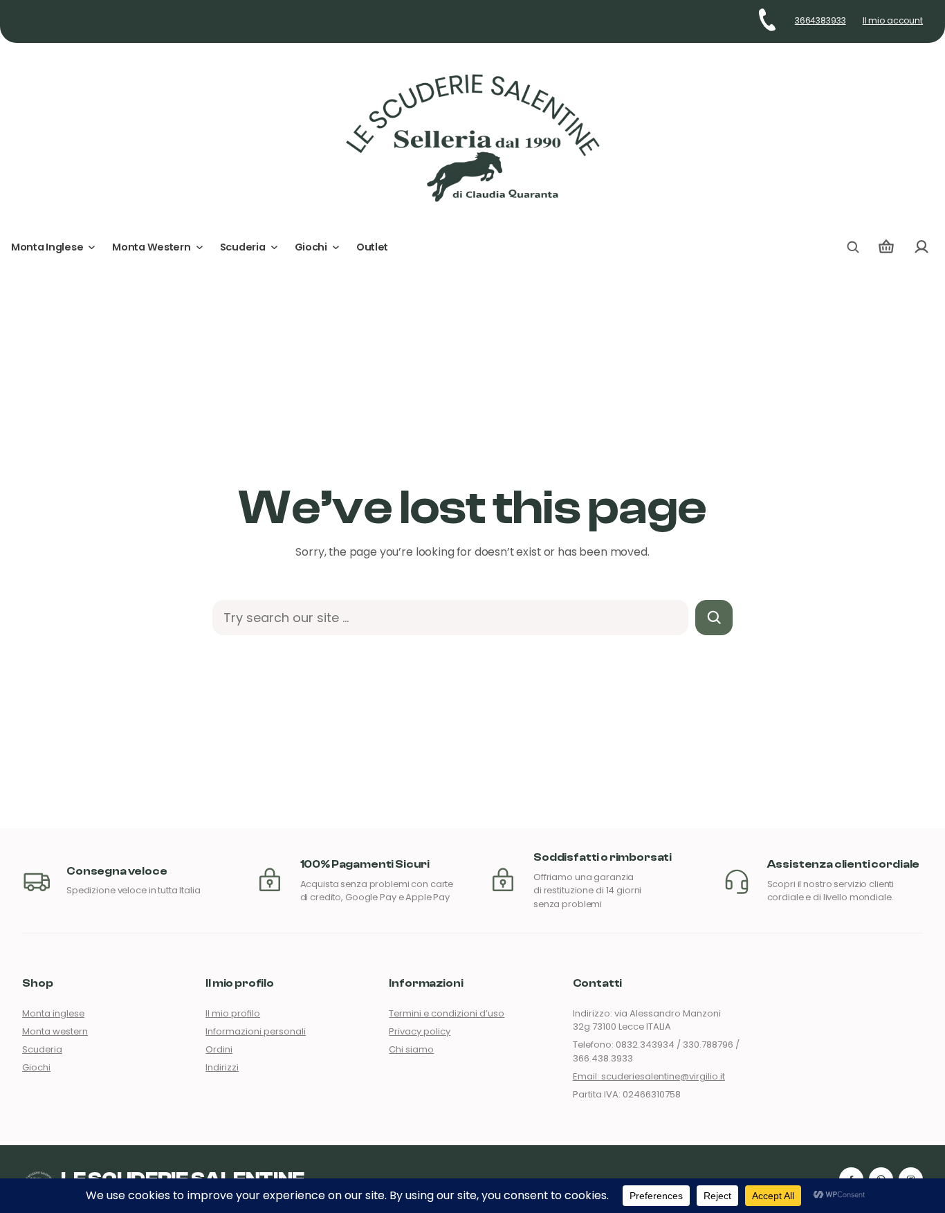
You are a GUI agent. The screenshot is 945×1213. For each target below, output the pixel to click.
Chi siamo (411, 1049)
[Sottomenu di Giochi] (336, 247)
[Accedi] (921, 247)
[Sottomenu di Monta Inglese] (91, 247)
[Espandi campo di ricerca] (853, 247)
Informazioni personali (255, 1031)
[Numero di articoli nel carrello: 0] (886, 247)
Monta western (55, 1031)
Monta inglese (53, 1013)
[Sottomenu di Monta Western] (199, 247)
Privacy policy (419, 1031)
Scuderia (42, 1049)
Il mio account (893, 20)
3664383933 (820, 20)
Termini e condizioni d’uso (446, 1013)
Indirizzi (222, 1067)
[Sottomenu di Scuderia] (274, 247)
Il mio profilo (232, 1013)
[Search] (714, 617)
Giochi (36, 1067)
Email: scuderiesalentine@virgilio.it (649, 1076)
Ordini (218, 1049)
